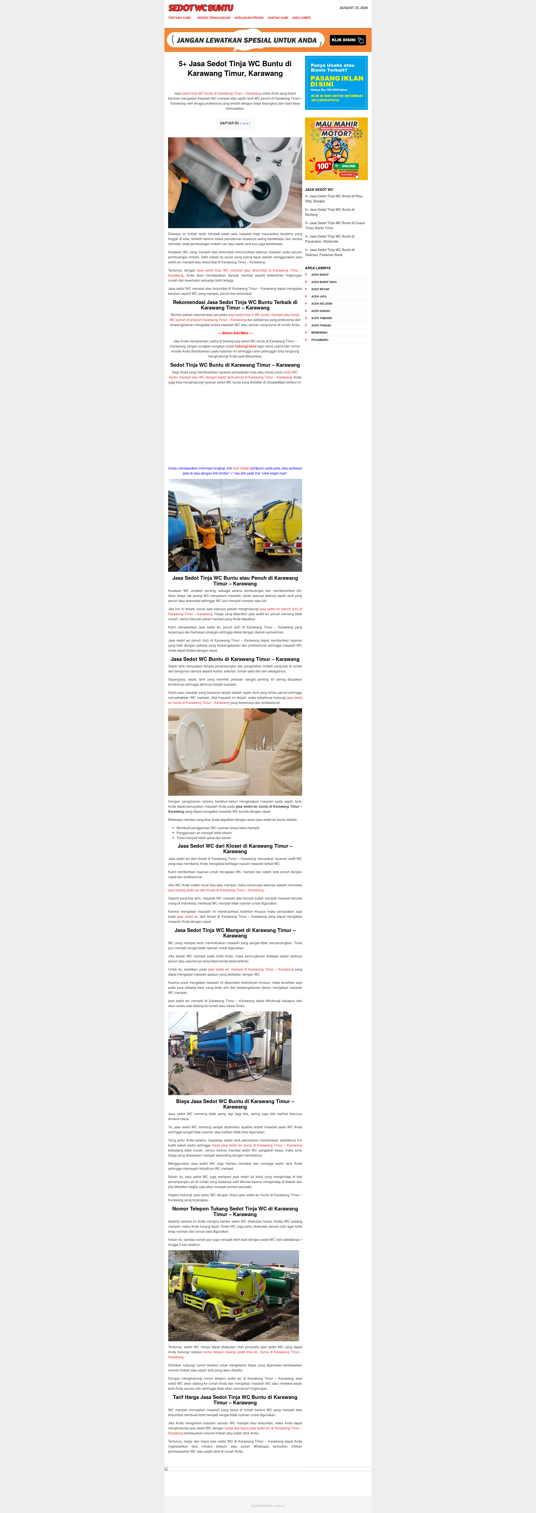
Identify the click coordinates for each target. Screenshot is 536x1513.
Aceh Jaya (318, 296)
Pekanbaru (319, 340)
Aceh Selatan (321, 303)
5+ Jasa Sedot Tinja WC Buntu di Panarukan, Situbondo (329, 239)
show (245, 123)
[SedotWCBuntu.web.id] (201, 7)
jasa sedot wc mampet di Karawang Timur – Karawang (251, 969)
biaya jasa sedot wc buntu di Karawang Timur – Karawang (257, 1145)
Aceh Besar (320, 289)
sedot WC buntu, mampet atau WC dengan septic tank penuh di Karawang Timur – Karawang (233, 375)
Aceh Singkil (321, 311)
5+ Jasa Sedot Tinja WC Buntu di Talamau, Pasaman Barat (329, 252)
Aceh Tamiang (321, 318)
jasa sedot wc (188, 916)
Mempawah (319, 332)
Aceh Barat (320, 275)
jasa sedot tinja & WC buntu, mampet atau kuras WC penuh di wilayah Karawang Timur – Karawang (234, 317)
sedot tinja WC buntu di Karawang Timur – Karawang (221, 93)
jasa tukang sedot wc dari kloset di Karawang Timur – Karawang (215, 890)
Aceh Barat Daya (324, 282)
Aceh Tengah (321, 325)
